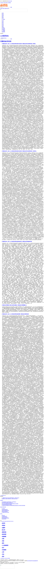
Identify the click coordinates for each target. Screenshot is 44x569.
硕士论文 (3, 515)
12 (5, 495)
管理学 (4, 8)
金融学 (6, 8)
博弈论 (3, 27)
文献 (2, 25)
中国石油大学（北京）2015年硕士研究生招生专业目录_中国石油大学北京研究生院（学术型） (19, 43)
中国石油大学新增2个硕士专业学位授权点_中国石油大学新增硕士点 (14, 305)
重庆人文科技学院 (5, 511)
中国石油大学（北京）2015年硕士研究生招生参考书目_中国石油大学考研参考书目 (17, 241)
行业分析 (3, 28)
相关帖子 (1, 500)
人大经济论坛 (2, 558)
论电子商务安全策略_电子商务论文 (7, 502)
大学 (2, 20)
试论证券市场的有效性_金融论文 (7, 504)
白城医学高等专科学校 (5, 512)
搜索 (11, 7)
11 (4, 495)
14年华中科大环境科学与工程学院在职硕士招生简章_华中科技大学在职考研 (13, 505)
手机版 (9, 558)
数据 (2, 17)
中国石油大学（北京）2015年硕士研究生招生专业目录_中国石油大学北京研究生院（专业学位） (19, 151)
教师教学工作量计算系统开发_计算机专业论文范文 (10, 498)
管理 (2, 14)
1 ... (0, 495)
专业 (2, 23)
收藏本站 (9, 2)
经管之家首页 (6, 2)
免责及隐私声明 (35, 560)
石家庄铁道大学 (4, 516)
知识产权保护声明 (30, 560)
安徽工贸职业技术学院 (5, 510)
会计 (2, 18)
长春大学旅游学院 (5, 509)
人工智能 (3, 19)
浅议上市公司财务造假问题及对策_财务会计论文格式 (10, 503)
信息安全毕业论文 (5, 517)
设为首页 (1, 2)
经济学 (1, 8)
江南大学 (3, 508)
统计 (2, 16)
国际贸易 (3, 31)
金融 (2, 15)
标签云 (1, 513)
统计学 (8, 8)
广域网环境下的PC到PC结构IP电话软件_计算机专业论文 (10, 497)
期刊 (2, 26)
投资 (2, 24)
